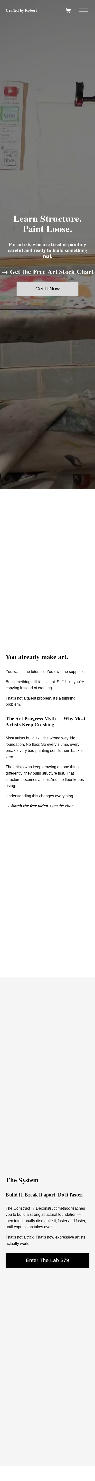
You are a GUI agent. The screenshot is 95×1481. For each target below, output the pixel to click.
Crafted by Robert (21, 10)
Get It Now (47, 289)
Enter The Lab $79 (47, 1260)
